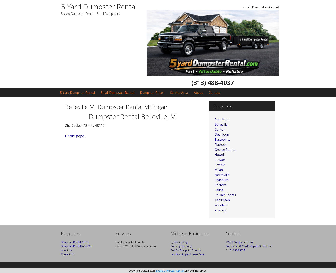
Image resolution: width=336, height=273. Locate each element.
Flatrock (220, 144)
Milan (219, 170)
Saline (219, 190)
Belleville (221, 124)
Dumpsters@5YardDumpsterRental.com (249, 246)
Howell (220, 155)
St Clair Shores (225, 195)
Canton (220, 129)
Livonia (220, 165)
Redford (220, 185)
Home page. (75, 135)
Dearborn (222, 134)
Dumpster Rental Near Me (76, 246)
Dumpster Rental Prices (75, 242)
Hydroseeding (179, 242)
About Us (66, 250)
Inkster (220, 160)
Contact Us (67, 254)
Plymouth (222, 180)
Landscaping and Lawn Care (187, 254)
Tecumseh (222, 200)
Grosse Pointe (225, 149)
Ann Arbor (222, 119)
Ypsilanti (221, 210)
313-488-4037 (237, 250)
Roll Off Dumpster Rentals (186, 250)
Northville (222, 175)
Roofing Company (181, 246)
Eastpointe (222, 139)
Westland (221, 205)
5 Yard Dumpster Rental (99, 6)
